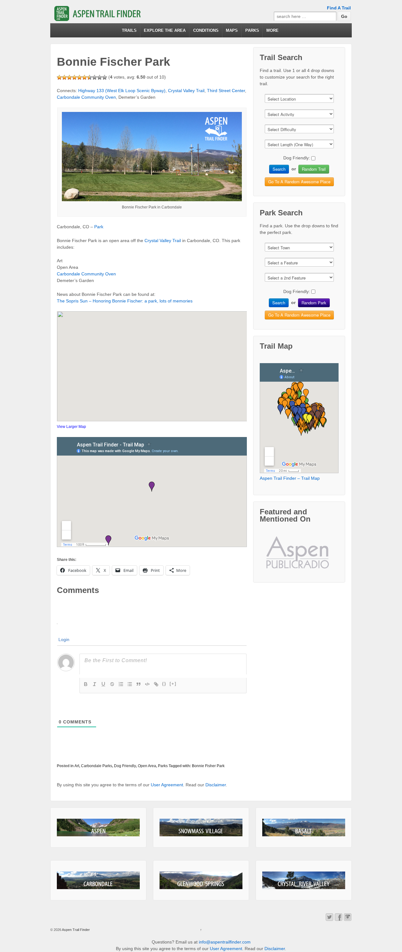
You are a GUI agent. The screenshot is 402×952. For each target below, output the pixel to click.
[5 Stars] (79, 77)
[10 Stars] (104, 77)
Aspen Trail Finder (75, 930)
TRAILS (129, 30)
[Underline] (103, 684)
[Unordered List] (129, 684)
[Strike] (112, 684)
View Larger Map (71, 426)
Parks (163, 766)
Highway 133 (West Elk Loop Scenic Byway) (122, 90)
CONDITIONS (206, 30)
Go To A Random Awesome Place (299, 182)
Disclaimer (215, 784)
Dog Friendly (125, 766)
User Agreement (167, 784)
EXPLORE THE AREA (165, 30)
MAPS (232, 30)
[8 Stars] (94, 77)
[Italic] (94, 684)
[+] (173, 683)
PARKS (252, 30)
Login (63, 639)
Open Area (147, 766)
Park (98, 226)
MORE (272, 30)
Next (323, 557)
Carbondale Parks (96, 766)
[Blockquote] (138, 684)
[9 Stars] (99, 77)
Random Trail (314, 169)
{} (164, 683)
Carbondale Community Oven (86, 97)
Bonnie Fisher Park (208, 766)
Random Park (314, 303)
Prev (276, 557)
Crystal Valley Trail (186, 90)
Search (279, 169)
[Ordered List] (121, 684)
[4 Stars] (74, 77)
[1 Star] (59, 77)
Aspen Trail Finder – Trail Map (290, 478)
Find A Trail (339, 7)
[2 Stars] (64, 77)
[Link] (156, 684)
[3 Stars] (69, 77)
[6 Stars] (84, 77)
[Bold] (85, 684)
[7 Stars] (89, 77)
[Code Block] (147, 684)
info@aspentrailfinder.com (225, 941)
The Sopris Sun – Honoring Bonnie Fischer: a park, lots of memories (125, 300)
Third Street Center (226, 90)
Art (76, 766)
